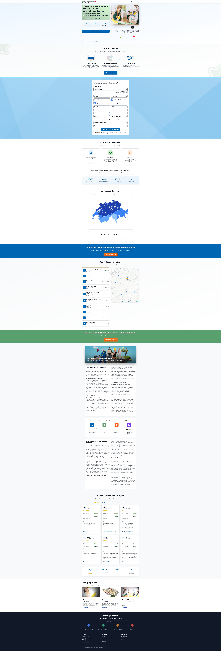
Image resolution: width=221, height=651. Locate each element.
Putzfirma (86, 41)
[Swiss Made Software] (136, 37)
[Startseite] (82, 41)
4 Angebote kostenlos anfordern (110, 129)
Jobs (129, 1)
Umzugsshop (123, 638)
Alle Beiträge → (136, 583)
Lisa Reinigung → (86, 531)
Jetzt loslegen (96, 31)
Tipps (108, 1)
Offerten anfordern (110, 72)
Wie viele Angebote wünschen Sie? (110, 119)
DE (138, 1)
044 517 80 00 (86, 636)
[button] (126, 291)
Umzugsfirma (114, 1)
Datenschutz (104, 641)
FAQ (102, 638)
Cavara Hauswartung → (126, 561)
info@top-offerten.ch (87, 638)
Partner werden (124, 636)
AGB (103, 643)
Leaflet (124, 301)
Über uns (103, 636)
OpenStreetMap (129, 301)
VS (89, 41)
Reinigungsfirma (122, 1)
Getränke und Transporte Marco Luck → (110, 531)
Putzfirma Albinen (95, 41)
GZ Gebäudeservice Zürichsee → (127, 531)
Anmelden (133, 1)
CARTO (137, 301)
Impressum (104, 639)
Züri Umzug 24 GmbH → (107, 561)
